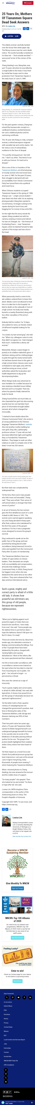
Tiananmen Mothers (10, 170)
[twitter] (6, 1078)
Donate (29, 3)
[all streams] (32, 1102)
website (29, 424)
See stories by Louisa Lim (22, 836)
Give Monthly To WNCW (17, 883)
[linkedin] (6, 1082)
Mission (6, 1031)
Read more (18, 981)
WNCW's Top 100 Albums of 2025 (17, 920)
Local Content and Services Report (14, 1039)
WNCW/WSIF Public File (11, 1060)
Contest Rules (8, 1027)
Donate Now (7, 1056)
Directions (7, 1014)
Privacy (6, 1023)
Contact (6, 1052)
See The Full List (17, 938)
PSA (5, 1010)
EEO (5, 1035)
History (6, 1018)
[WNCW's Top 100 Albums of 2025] (17, 905)
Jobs (5, 1044)
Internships (7, 1048)
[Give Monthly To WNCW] (17, 863)
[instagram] (6, 1074)
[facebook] (6, 1070)
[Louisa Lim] (6, 820)
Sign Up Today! (17, 888)
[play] (3, 1103)
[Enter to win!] (17, 956)
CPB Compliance (9, 1065)
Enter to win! (17, 970)
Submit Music (8, 1006)
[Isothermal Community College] (8, 1096)
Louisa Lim (11, 26)
